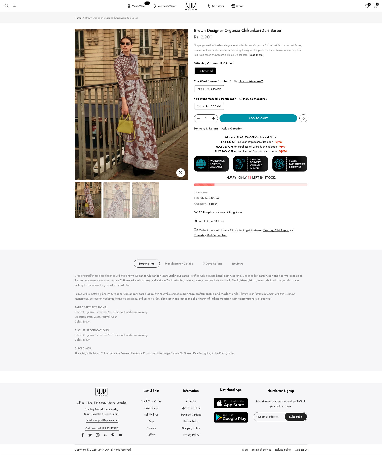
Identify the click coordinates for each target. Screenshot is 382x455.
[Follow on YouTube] (120, 435)
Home (78, 18)
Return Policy (191, 421)
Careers (151, 428)
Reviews (237, 263)
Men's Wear (140, 5)
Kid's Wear (218, 6)
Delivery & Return (206, 128)
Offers (151, 435)
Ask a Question (232, 128)
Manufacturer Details (179, 263)
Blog (245, 450)
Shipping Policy (191, 428)
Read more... (256, 55)
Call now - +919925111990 (102, 428)
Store (239, 6)
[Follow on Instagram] (97, 435)
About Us (191, 401)
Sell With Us (151, 415)
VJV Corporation (191, 408)
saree (204, 192)
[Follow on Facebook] (82, 435)
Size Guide (151, 408)
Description (147, 263)
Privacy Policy (191, 435)
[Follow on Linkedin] (105, 435)
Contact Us (301, 450)
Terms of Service (261, 450)
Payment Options (191, 415)
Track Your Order (151, 401)
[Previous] (82, 104)
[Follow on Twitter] (90, 435)
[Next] (181, 104)
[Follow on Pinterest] (113, 435)
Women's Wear (167, 6)
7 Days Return (212, 263)
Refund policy (283, 450)
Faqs (151, 421)
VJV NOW (103, 450)
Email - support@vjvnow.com (102, 420)
